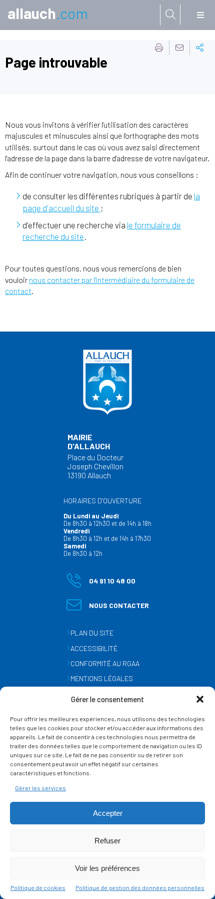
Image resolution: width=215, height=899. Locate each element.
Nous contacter (107, 607)
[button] (200, 699)
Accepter (107, 813)
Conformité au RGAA (105, 663)
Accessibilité (94, 648)
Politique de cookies (38, 887)
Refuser (107, 840)
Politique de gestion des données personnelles (140, 887)
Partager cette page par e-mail (180, 47)
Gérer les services (40, 787)
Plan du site (92, 633)
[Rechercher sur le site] (170, 15)
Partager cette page (200, 47)
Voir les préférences (107, 868)
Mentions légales (101, 678)
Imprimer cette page (159, 47)
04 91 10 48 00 (101, 582)
